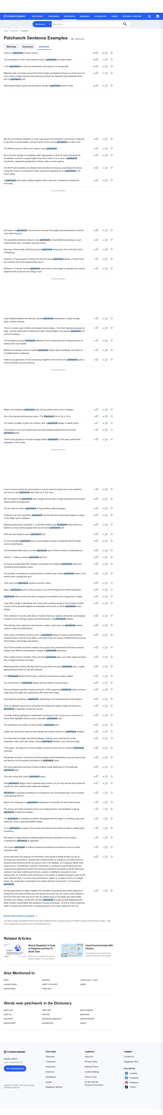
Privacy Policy (91, 1061)
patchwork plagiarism (51, 1018)
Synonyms (28, 46)
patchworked (9, 988)
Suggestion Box (131, 1061)
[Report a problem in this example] (111, 52)
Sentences (40, 24)
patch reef (8, 1009)
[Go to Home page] (14, 16)
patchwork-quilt (87, 1018)
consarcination (10, 984)
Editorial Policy (91, 1066)
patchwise (85, 1014)
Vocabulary (51, 1076)
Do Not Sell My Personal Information (94, 1083)
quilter (83, 984)
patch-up (8, 1014)
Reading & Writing (54, 1087)
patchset (46, 1014)
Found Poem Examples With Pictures (99, 947)
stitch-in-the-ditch (50, 984)
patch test (46, 1009)
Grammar (50, 1071)
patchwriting (47, 1022)
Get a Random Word (15, 1068)
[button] (149, 16)
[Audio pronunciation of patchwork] (72, 38)
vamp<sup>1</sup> (89, 979)
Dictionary (50, 1056)
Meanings (11, 46)
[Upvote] (97, 53)
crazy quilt (46, 988)
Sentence (14, 31)
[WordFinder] (157, 16)
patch (6, 979)
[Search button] (126, 24)
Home (6, 31)
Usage (49, 1081)
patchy (83, 1022)
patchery (46, 979)
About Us (89, 1056)
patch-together (86, 1009)
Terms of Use (91, 1076)
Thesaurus (50, 1061)
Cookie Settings (92, 1071)
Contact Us (129, 1056)
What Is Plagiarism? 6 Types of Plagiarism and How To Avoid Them (41, 948)
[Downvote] (105, 53)
